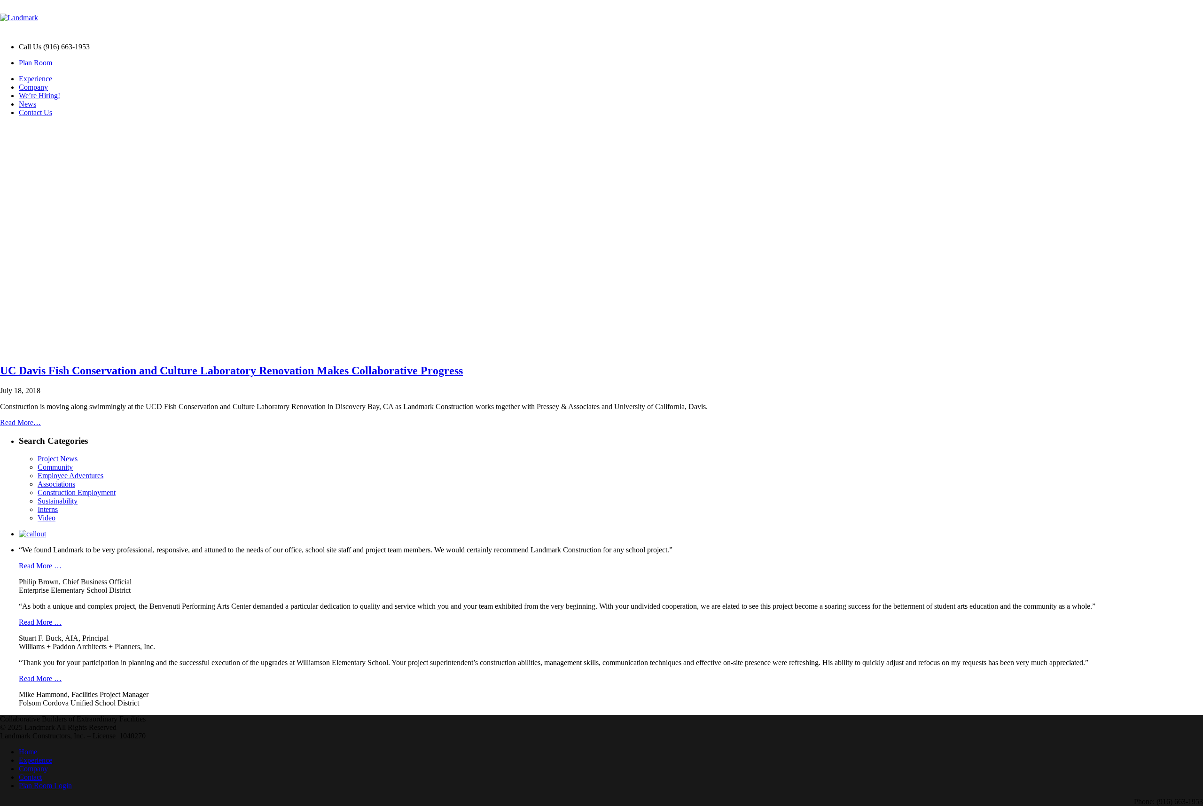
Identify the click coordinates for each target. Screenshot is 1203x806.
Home (28, 752)
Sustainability (58, 501)
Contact (30, 777)
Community (55, 467)
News (27, 104)
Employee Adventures (70, 476)
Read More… (20, 422)
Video (46, 518)
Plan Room (35, 63)
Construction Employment (77, 492)
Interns (48, 509)
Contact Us (35, 112)
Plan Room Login (45, 786)
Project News (58, 459)
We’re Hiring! (39, 96)
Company (33, 87)
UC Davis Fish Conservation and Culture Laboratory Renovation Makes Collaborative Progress (231, 370)
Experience (35, 79)
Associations (56, 484)
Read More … (40, 566)
